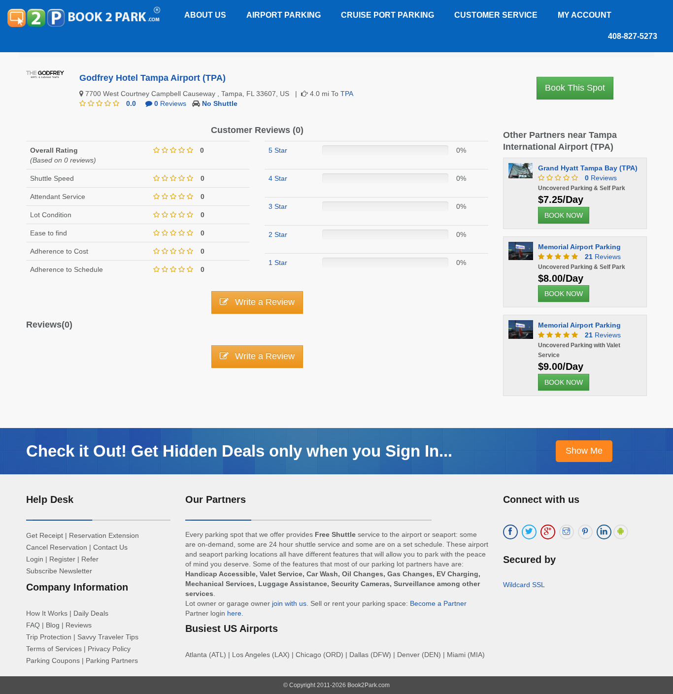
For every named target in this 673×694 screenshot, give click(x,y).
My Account (584, 15)
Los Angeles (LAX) (261, 655)
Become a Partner (438, 603)
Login (34, 559)
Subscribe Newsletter (59, 571)
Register (62, 559)
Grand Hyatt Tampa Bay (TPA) (588, 168)
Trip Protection (48, 637)
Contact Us (110, 547)
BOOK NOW (563, 215)
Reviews (170, 103)
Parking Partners (112, 660)
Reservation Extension (104, 535)
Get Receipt (44, 535)
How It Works (46, 613)
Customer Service (496, 15)
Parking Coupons (53, 660)
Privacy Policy (109, 649)
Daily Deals (90, 613)
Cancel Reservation (56, 547)
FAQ (33, 625)
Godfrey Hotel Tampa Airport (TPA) (152, 78)
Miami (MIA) (466, 655)
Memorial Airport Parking (579, 247)
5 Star (278, 150)
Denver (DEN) (419, 655)
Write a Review (264, 302)
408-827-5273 (632, 36)
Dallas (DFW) (370, 655)
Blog (53, 625)
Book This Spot (575, 88)
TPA (346, 94)
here (234, 613)
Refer (90, 559)
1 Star (278, 262)
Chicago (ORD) (319, 655)
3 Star (278, 206)
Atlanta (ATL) (205, 655)
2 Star (278, 234)
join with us (289, 603)
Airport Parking (283, 15)
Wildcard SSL (524, 585)
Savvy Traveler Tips (107, 637)
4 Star (278, 178)
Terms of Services (54, 649)
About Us (205, 15)
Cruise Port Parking (387, 15)
